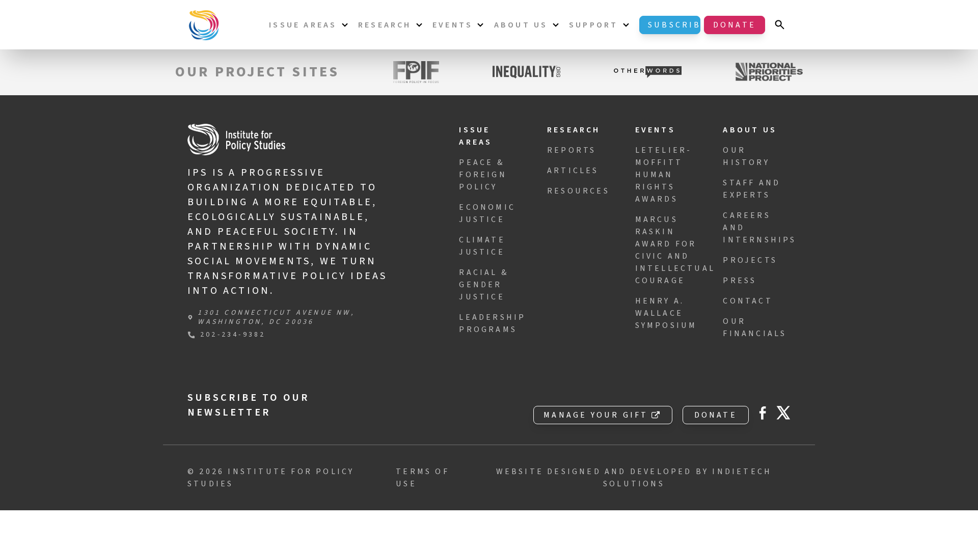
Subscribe (674, 25)
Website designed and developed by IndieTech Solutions (634, 477)
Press (739, 280)
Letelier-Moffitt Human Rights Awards (663, 175)
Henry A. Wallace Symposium (666, 313)
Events (452, 25)
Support (593, 25)
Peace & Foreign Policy (482, 175)
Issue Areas (303, 25)
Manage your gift (596, 415)
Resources (578, 191)
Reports (571, 150)
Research (385, 25)
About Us (521, 25)
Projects (750, 260)
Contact (747, 301)
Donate (734, 25)
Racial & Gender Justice (483, 284)
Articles (573, 170)
